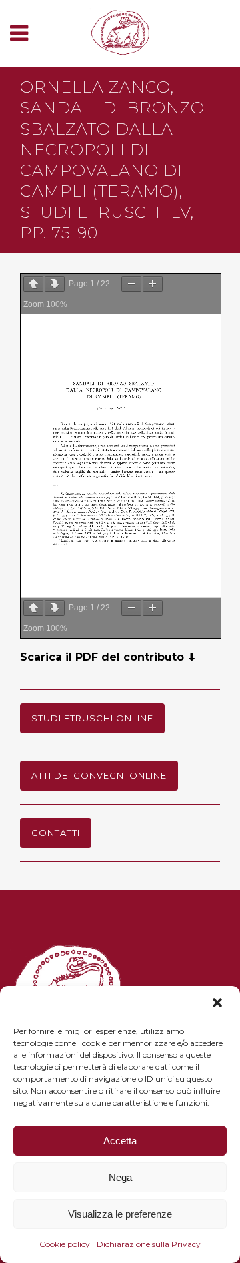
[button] (219, 1004)
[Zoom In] (153, 284)
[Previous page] (33, 284)
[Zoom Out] (131, 284)
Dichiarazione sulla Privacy (149, 1244)
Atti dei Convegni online (99, 775)
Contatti (55, 832)
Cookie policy (64, 1244)
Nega (120, 1177)
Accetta (120, 1140)
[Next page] (55, 284)
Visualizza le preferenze (120, 1214)
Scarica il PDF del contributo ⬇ (108, 657)
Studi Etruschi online (92, 718)
